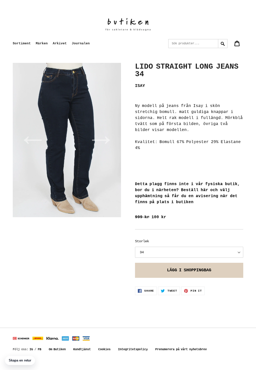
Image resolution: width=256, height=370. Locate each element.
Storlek (142, 241)
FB (39, 349)
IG (31, 349)
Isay (140, 86)
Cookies (104, 349)
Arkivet (60, 43)
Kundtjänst (82, 349)
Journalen (81, 43)
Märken (42, 43)
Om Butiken (57, 349)
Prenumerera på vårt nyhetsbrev (181, 349)
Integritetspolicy (133, 349)
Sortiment (22, 43)
